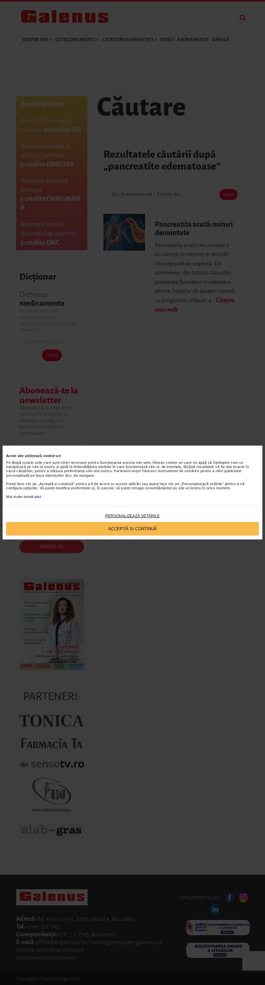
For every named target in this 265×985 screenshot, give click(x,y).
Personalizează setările (132, 515)
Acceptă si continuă (132, 528)
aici (38, 496)
